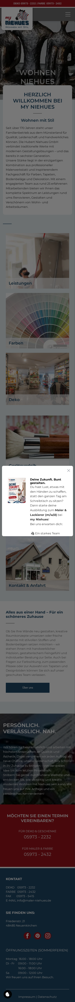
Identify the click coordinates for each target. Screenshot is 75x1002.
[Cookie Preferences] (8, 994)
